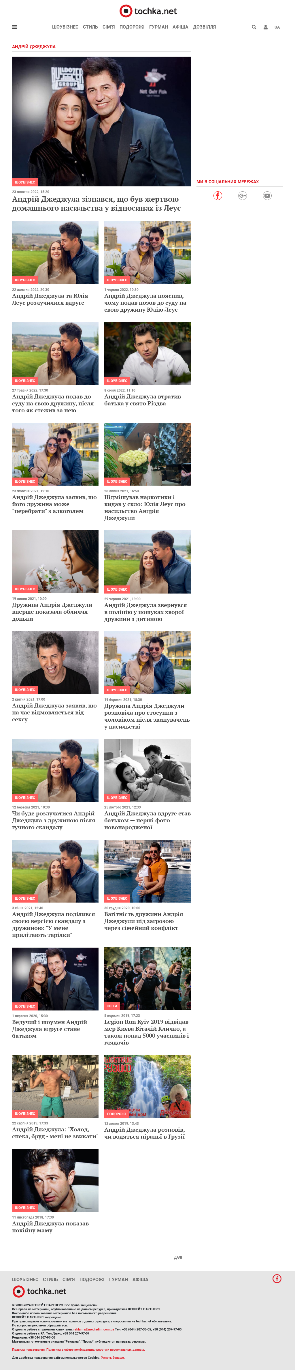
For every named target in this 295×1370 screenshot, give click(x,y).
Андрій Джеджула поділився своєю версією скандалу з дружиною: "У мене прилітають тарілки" (53, 924)
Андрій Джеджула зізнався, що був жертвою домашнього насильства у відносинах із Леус (96, 203)
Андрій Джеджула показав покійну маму (50, 1226)
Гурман (158, 27)
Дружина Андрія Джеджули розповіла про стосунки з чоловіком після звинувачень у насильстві (147, 716)
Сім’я (109, 27)
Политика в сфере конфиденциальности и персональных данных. (95, 1350)
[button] (265, 27)
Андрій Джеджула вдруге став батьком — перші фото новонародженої (147, 820)
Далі (178, 1257)
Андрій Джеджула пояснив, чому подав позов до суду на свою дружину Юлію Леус (145, 302)
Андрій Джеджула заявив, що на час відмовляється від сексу (54, 712)
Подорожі (132, 27)
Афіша (180, 27)
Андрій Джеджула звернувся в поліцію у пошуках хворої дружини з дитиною (145, 612)
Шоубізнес (65, 27)
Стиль (90, 27)
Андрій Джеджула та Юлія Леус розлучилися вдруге (50, 299)
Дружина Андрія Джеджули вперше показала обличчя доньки (52, 611)
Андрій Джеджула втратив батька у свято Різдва (142, 399)
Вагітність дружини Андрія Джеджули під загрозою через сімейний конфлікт (143, 921)
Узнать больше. (113, 1358)
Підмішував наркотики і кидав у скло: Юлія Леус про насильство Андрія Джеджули (145, 507)
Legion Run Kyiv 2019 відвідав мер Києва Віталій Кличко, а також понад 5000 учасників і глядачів (146, 1032)
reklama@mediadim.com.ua (93, 1329)
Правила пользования (28, 1350)
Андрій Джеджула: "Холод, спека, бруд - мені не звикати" (55, 1132)
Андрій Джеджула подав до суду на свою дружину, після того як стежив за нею (53, 403)
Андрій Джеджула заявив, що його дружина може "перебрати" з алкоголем (54, 504)
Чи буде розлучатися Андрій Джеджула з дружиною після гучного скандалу (53, 820)
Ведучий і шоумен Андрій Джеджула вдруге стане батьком (49, 1029)
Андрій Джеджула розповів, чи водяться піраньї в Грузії (144, 1133)
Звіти (112, 1006)
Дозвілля (204, 27)
